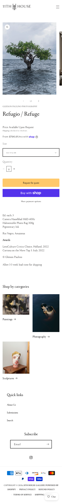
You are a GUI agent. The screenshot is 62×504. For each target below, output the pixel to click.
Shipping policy (43, 494)
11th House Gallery (34, 485)
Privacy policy (27, 489)
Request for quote (31, 182)
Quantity (7, 161)
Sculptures (8, 378)
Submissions (12, 412)
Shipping (6, 130)
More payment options (31, 201)
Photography (39, 336)
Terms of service (22, 494)
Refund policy (47, 489)
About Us (11, 404)
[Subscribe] (47, 444)
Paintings (7, 319)
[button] (57, 7)
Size (5, 143)
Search (10, 420)
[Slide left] (23, 101)
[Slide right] (38, 101)
